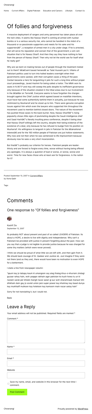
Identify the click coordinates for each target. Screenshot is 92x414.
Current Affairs (36, 176)
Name (10, 346)
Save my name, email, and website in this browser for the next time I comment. (43, 383)
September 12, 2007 (15, 228)
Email (10, 358)
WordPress (83, 409)
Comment (12, 318)
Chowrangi (9, 5)
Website (11, 370)
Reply (9, 298)
